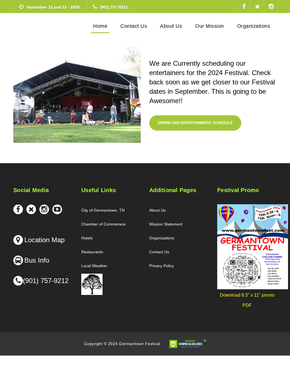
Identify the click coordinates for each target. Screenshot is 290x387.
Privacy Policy (161, 265)
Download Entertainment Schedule (195, 123)
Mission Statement (165, 224)
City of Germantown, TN (103, 210)
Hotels (87, 238)
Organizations (161, 238)
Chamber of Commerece (103, 224)
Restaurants (92, 252)
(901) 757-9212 (114, 7)
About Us (157, 210)
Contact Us (159, 252)
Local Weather (94, 265)
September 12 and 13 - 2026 (53, 7)
